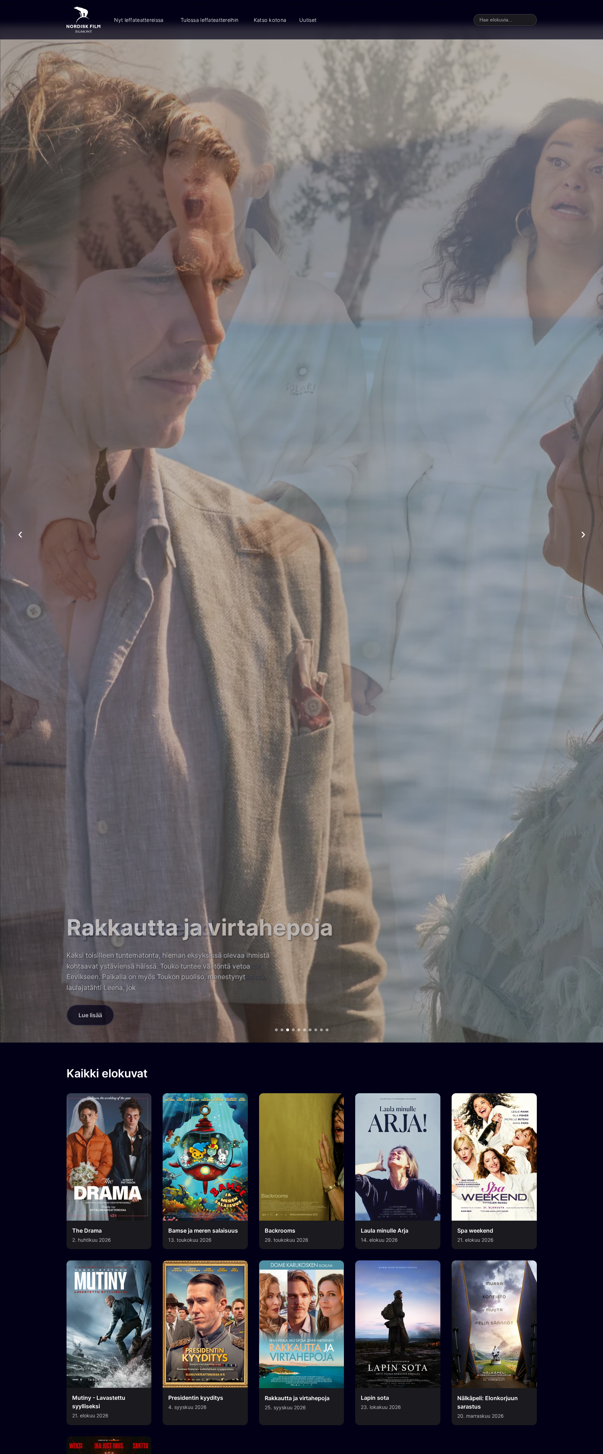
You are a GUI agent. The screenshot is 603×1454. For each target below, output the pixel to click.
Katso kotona (270, 20)
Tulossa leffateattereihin (209, 20)
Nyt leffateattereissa (138, 20)
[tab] (276, 1029)
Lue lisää (90, 1015)
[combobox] (505, 20)
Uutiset (307, 20)
